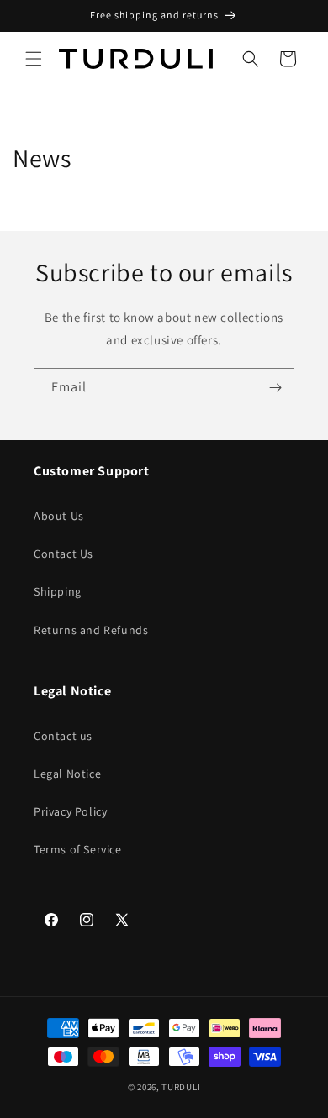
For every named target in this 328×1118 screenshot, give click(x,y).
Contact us (63, 735)
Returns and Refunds (91, 630)
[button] (33, 58)
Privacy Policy (70, 811)
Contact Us (63, 553)
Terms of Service (78, 849)
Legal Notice (67, 773)
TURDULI (180, 1087)
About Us (59, 515)
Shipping (58, 591)
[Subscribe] (275, 387)
